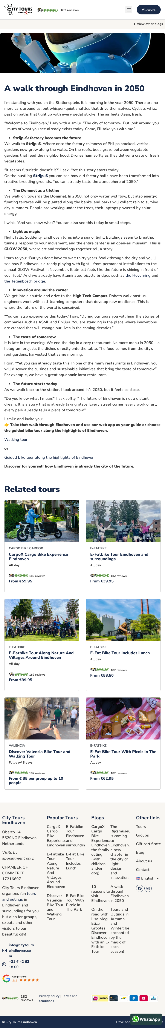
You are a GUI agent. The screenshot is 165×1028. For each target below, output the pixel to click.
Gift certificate (148, 844)
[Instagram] (148, 888)
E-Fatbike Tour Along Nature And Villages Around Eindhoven (41, 655)
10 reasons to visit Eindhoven (100, 893)
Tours (141, 826)
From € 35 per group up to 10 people (36, 780)
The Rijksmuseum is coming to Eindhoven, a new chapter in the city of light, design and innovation (122, 852)
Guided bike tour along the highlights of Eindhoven (49, 457)
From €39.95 (102, 581)
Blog (140, 852)
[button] (128, 9)
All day (14, 565)
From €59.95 (20, 581)
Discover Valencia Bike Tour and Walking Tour (39, 754)
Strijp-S (40, 175)
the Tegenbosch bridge (24, 281)
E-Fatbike (98, 548)
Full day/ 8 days (20, 762)
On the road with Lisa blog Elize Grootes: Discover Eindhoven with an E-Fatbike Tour (100, 930)
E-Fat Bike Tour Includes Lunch (120, 653)
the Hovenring (138, 275)
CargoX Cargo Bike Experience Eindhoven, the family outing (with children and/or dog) (101, 850)
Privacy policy (49, 996)
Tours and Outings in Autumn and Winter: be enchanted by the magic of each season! (119, 930)
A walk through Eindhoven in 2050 (119, 893)
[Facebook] (139, 888)
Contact (143, 869)
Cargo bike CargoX (26, 548)
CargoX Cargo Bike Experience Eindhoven (38, 557)
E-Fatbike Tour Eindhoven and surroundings (119, 557)
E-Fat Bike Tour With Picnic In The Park (123, 754)
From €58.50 (102, 675)
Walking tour (16, 439)
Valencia (17, 745)
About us (144, 861)
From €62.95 (102, 778)
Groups (142, 835)
